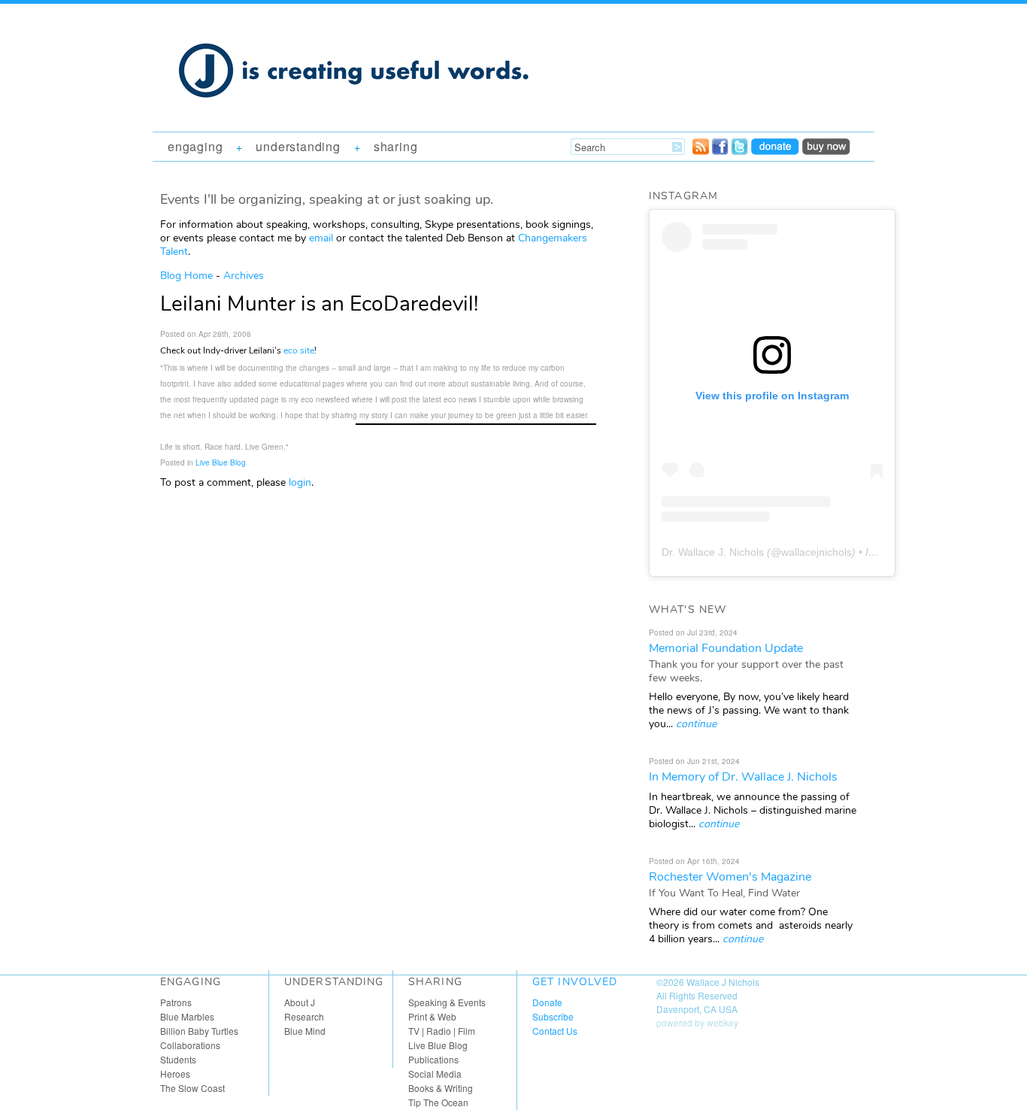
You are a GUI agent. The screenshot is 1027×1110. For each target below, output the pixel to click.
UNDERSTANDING (298, 146)
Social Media (435, 1073)
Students (178, 1059)
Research (304, 1016)
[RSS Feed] (700, 150)
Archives (243, 275)
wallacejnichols (816, 552)
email (321, 238)
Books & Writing (440, 1087)
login (300, 482)
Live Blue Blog (220, 462)
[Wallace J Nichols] (356, 114)
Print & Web (432, 1016)
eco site (298, 350)
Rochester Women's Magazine (730, 877)
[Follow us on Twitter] (740, 150)
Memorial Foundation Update (726, 648)
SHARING (396, 146)
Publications (433, 1059)
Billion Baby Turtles (199, 1030)
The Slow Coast (192, 1087)
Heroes (175, 1073)
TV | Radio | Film (441, 1030)
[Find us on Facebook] (720, 150)
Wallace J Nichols (722, 981)
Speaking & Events (447, 1002)
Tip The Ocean (438, 1102)
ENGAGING (195, 146)
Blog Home (186, 275)
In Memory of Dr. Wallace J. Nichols (743, 777)
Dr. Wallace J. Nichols (713, 552)
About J (299, 1002)
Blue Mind (305, 1030)
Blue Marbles (187, 1016)
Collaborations (190, 1045)
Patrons (176, 1002)
